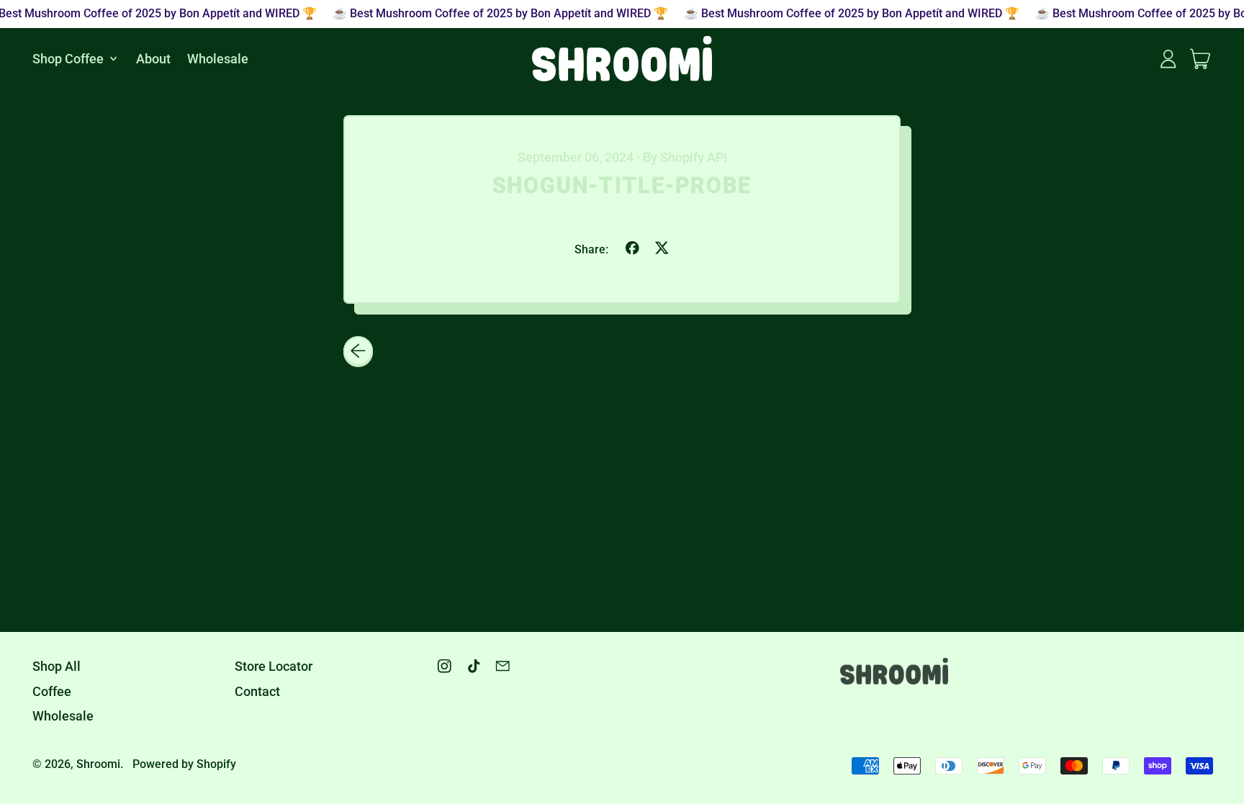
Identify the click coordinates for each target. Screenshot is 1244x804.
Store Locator (273, 666)
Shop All (56, 666)
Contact (257, 691)
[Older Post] (358, 351)
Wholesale (217, 58)
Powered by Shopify (184, 764)
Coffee (51, 691)
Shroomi (98, 764)
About (153, 58)
